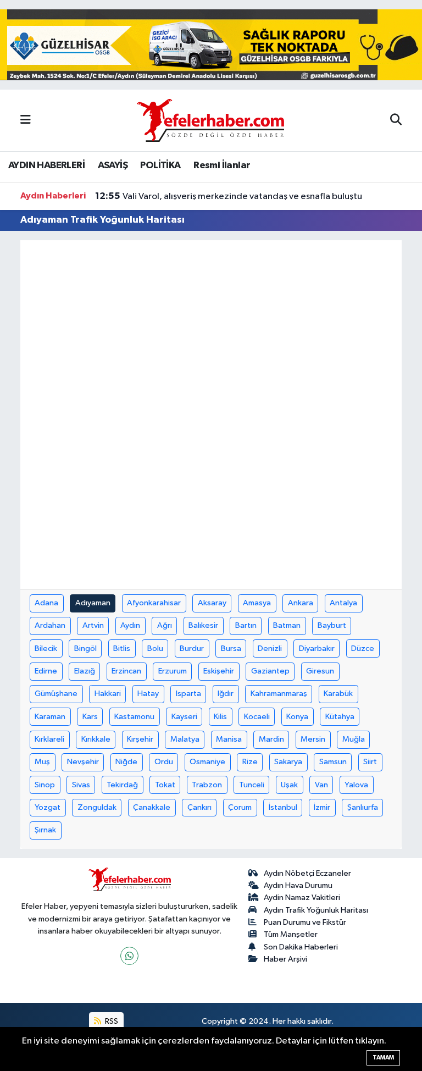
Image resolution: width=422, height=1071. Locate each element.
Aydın (130, 625)
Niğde (126, 762)
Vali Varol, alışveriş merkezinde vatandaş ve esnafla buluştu (228, 196)
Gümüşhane (56, 693)
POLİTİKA (160, 165)
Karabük (338, 693)
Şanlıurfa (362, 807)
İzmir (322, 807)
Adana (46, 603)
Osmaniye (207, 762)
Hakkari (108, 693)
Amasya (257, 603)
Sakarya (288, 762)
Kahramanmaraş (279, 693)
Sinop (45, 785)
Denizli (270, 648)
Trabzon (207, 785)
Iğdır (226, 693)
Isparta (188, 693)
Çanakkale (151, 807)
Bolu (155, 648)
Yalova (356, 785)
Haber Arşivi (285, 959)
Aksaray (212, 603)
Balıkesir (203, 625)
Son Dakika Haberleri (301, 947)
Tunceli (251, 785)
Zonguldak (96, 807)
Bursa (231, 648)
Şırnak (45, 830)
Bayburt (332, 625)
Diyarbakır (317, 648)
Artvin (93, 625)
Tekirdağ (122, 785)
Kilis (220, 717)
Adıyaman (92, 603)
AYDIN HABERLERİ (46, 165)
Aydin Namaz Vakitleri (302, 897)
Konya (297, 717)
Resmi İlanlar (221, 165)
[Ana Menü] (25, 120)
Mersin (313, 739)
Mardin (271, 739)
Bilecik (46, 648)
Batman (287, 625)
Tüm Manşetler (291, 934)
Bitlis (121, 648)
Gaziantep (270, 671)
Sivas (81, 785)
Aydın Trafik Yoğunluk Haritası (316, 910)
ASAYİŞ (112, 165)
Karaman (50, 717)
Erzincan (126, 671)
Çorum (240, 807)
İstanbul (283, 807)
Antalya (343, 603)
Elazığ (84, 671)
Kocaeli (257, 717)
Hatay (148, 693)
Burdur (192, 648)
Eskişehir (218, 671)
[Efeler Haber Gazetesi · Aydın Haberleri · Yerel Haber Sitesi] (210, 120)
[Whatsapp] (129, 956)
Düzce (362, 648)
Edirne (46, 671)
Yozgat (47, 807)
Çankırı (199, 807)
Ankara (300, 603)
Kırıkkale (95, 739)
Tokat (165, 785)
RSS (110, 1021)
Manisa (229, 739)
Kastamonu (134, 717)
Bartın (246, 625)
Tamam (383, 1058)
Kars (90, 717)
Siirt (370, 762)
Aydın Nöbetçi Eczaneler (307, 873)
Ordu (163, 762)
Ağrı (164, 625)
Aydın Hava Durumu (298, 885)
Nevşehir (83, 762)
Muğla (353, 739)
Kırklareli (49, 739)
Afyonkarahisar (154, 603)
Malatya (184, 739)
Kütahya (339, 717)
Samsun (333, 762)
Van (321, 785)
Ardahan (50, 625)
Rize (250, 762)
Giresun (320, 671)
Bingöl (85, 648)
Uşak (289, 785)
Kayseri (184, 717)
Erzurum (172, 671)
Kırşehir (140, 739)
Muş (42, 762)
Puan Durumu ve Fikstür (305, 922)
